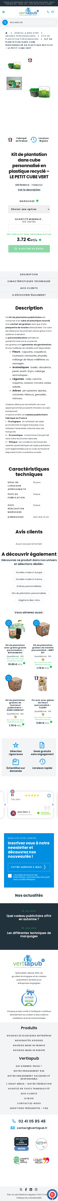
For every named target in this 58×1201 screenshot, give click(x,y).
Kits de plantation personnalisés (27, 37)
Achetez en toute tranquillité (29, 1088)
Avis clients (29, 288)
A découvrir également (29, 295)
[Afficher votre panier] (53, 12)
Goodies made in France (29, 579)
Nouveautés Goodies (29, 1040)
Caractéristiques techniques (29, 281)
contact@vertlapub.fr (31, 1128)
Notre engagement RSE (29, 1070)
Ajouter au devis (31, 248)
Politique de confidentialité (29, 1197)
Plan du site (12, 1194)
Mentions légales (27, 1194)
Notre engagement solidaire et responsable (29, 1077)
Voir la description (29, 189)
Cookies (46, 1194)
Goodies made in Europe (29, 572)
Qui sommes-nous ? (29, 1066)
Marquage (29, 201)
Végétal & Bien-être (26, 33)
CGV (39, 1194)
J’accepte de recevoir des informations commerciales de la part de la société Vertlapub (31, 877)
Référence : (23, 185)
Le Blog (29, 1098)
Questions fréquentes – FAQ (29, 1108)
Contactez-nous (29, 1103)
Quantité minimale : (29, 219)
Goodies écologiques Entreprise (29, 1035)
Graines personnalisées (20, 35)
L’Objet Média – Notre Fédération (29, 1083)
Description (29, 274)
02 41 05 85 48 (31, 1121)
